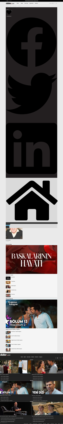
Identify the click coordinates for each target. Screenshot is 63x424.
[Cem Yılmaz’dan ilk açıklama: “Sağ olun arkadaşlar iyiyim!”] (15, 408)
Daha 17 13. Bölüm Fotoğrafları (5, 376)
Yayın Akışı (26, 3)
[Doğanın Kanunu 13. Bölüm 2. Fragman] (31, 314)
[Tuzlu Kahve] (8, 282)
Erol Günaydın (11, 8)
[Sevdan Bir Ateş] (8, 291)
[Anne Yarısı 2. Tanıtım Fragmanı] (8, 332)
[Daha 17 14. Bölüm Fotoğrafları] (15, 367)
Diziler (18, 3)
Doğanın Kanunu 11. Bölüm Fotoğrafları (38, 376)
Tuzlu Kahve (13, 281)
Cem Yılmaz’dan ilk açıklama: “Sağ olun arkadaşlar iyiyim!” (8, 416)
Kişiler (22, 3)
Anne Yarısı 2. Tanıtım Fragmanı (16, 331)
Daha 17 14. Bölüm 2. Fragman (15, 344)
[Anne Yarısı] (8, 278)
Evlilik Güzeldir (13, 285)
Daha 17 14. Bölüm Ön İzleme (15, 335)
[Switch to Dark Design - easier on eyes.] (50, 3)
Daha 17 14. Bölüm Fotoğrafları (4, 374)
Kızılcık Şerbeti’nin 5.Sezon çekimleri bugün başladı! (7, 421)
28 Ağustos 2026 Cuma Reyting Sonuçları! (38, 421)
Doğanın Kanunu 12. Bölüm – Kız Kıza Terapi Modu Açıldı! (40, 400)
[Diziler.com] (10, 3)
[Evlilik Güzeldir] (8, 286)
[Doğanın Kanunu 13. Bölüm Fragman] (8, 341)
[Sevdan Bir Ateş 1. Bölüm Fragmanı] (8, 349)
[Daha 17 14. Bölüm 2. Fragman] (8, 345)
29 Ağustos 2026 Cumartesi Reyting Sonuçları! (39, 419)
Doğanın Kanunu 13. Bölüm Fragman (16, 340)
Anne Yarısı (13, 277)
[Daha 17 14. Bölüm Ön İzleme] (8, 337)
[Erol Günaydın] (14, 233)
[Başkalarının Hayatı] (31, 259)
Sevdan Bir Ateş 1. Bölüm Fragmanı (16, 348)
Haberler (36, 3)
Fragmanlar (31, 3)
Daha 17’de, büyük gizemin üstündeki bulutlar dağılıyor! (8, 419)
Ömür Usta (13, 294)
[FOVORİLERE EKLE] (9, 11)
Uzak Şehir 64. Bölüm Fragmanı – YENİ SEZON (6, 400)
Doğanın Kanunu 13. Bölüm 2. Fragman (13, 329)
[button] (31, 42)
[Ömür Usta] (8, 295)
